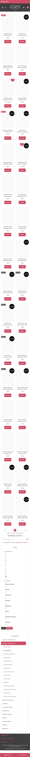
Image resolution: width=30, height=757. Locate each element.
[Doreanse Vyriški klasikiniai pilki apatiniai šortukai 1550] (22, 87)
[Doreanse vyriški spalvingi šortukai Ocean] (22, 248)
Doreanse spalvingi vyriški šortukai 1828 (22, 484)
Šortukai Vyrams (7, 650)
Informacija (4, 735)
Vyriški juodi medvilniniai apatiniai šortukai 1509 (22, 131)
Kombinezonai (5, 710)
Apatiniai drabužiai (6, 721)
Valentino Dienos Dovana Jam (9, 696)
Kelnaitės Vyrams (7, 647)
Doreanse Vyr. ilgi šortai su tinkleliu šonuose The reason (22, 163)
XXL (6, 576)
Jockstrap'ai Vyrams (7, 661)
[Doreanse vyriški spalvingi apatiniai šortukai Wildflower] (7, 248)
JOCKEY (7, 611)
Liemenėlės (4, 703)
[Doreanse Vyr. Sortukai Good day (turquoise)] (22, 23)
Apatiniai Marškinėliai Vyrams (9, 689)
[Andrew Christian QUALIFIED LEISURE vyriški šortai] (7, 151)
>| (25, 530)
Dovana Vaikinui (7, 693)
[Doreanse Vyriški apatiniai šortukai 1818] (22, 55)
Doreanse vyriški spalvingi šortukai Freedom (7, 227)
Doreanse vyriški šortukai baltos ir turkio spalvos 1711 (8, 420)
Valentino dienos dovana (8, 700)
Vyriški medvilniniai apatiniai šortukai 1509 (8, 66)
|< (4, 530)
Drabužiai (4, 717)
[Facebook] (1, 1)
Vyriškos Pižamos (7, 675)
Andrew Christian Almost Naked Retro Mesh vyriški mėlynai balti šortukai (7, 291)
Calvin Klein (8, 595)
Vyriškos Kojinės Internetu (9, 671)
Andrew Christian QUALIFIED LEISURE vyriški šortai (7, 163)
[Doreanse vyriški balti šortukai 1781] (7, 441)
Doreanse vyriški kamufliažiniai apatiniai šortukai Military (22, 227)
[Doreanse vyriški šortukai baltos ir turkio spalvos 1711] (7, 409)
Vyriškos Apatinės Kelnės (8, 686)
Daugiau (8, 41)
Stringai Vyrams (6, 657)
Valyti (3, 628)
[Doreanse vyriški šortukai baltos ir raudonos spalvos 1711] (22, 409)
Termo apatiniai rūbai (7, 707)
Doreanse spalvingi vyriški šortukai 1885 (22, 516)
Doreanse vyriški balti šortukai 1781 (7, 452)
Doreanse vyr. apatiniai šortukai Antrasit (7, 323)
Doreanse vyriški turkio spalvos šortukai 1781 (8, 484)
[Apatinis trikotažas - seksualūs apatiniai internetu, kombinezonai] (15, 7)
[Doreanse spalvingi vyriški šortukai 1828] (22, 473)
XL (5, 571)
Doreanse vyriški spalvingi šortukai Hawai (22, 195)
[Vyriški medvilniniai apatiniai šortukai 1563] (22, 344)
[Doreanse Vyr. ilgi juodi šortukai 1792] (22, 312)
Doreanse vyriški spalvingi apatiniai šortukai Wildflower (8, 259)
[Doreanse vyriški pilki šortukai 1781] (22, 441)
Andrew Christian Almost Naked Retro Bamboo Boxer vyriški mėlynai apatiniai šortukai (7, 388)
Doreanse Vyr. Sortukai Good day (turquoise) (22, 34)
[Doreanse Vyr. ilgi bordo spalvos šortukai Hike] (7, 184)
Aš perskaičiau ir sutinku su (15, 542)
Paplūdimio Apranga (7, 714)
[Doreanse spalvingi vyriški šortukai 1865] (7, 505)
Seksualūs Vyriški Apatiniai (9, 654)
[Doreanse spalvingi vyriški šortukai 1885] (22, 505)
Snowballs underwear (10, 616)
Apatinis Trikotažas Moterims (9, 639)
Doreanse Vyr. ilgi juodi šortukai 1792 (22, 323)
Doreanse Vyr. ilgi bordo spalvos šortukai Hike (7, 195)
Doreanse (7, 600)
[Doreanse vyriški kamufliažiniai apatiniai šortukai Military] (22, 216)
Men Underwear (7, 668)
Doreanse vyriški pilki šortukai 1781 (22, 452)
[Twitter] (3, 1)
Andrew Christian (9, 584)
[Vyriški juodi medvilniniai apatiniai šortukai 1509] (22, 119)
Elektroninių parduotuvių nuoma (11, 748)
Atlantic (7, 589)
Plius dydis (4, 725)
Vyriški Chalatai (6, 678)
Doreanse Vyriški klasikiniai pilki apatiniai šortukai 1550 (22, 98)
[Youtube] (7, 1)
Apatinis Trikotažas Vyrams (9, 643)
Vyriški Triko (6, 682)
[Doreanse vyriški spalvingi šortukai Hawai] (22, 184)
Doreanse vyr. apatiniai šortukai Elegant (7, 356)
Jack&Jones (8, 606)
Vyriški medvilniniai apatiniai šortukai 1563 (22, 356)
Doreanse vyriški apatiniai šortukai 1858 (7, 98)
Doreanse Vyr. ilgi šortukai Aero (7, 34)
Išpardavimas (5, 728)
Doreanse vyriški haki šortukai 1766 (7, 131)
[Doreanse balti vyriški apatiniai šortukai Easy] (22, 377)
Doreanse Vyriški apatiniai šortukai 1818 (22, 66)
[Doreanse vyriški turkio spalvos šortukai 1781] (7, 473)
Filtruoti (9, 628)
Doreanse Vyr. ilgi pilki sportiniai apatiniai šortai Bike (22, 291)
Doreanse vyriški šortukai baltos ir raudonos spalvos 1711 (22, 420)
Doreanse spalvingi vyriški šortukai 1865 (8, 516)
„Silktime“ (7, 622)
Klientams (4, 742)
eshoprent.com (22, 748)
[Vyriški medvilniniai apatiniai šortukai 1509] (7, 55)
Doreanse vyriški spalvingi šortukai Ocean (22, 259)
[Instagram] (5, 1)
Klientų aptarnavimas (7, 738)
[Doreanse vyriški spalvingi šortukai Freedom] (7, 216)
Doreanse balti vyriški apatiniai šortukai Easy (22, 388)
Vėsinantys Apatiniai (7, 664)
